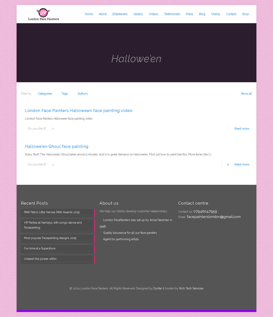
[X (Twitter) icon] (134, 295)
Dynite (157, 288)
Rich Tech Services (191, 288)
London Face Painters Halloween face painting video (79, 110)
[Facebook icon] (130, 295)
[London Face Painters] (43, 14)
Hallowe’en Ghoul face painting (57, 146)
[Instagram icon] (142, 295)
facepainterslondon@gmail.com (214, 217)
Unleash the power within (40, 258)
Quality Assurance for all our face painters (130, 232)
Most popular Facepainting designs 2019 (50, 238)
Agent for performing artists (121, 239)
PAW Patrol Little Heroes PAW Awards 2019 (52, 212)
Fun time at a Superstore (39, 248)
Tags (65, 93)
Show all (246, 93)
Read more (242, 128)
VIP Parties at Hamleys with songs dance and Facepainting (53, 225)
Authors (83, 93)
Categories (45, 93)
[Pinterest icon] (138, 295)
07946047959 (205, 211)
